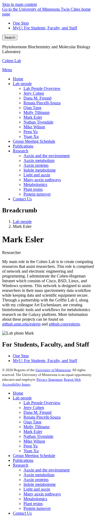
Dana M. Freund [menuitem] (37, 98)
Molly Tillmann (36, 426)
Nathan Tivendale (38, 436)
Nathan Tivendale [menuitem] (38, 122)
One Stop (21, 23)
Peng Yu (30, 446)
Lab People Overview (42, 402)
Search (9, 37)
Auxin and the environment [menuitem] (46, 155)
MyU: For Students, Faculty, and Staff (45, 28)
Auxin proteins (36, 479)
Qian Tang (32, 422)
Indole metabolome (39, 484)
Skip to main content (19, 4)
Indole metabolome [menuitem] (39, 170)
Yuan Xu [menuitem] (31, 136)
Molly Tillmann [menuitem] (36, 112)
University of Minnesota (53, 370)
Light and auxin (36, 489)
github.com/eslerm (64, 324)
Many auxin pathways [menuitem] (42, 179)
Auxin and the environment (46, 470)
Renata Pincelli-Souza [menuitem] (42, 103)
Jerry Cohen (33, 407)
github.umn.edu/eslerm (21, 324)
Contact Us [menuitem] (22, 199)
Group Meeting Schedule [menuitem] (34, 141)
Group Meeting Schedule (34, 455)
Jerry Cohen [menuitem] (33, 93)
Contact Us (22, 513)
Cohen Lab (11, 60)
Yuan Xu (31, 450)
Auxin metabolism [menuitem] (38, 160)
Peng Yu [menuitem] (30, 131)
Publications (23, 460)
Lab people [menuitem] (22, 83)
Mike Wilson (34, 441)
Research (20, 465)
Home (18, 393)
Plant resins (33, 503)
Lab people (22, 221)
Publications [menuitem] (23, 146)
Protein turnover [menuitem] (37, 194)
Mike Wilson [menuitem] (34, 127)
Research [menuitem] (20, 151)
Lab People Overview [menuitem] (42, 88)
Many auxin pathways (42, 494)
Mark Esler (32, 431)
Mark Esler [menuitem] (32, 117)
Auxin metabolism (38, 475)
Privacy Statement (50, 380)
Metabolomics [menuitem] (35, 184)
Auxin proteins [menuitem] (36, 165)
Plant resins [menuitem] (33, 189)
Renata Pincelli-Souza (42, 417)
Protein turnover (37, 508)
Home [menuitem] (18, 79)
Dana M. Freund (37, 412)
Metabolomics (35, 499)
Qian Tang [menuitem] (32, 107)
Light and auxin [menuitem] (36, 175)
